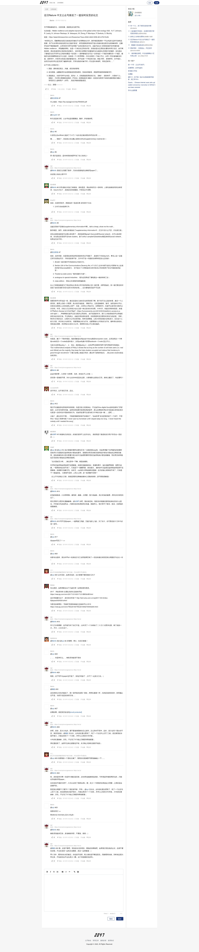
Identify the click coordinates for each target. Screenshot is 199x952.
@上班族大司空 (143, 56)
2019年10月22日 (68, 381)
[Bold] (47, 871)
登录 (149, 3)
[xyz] (46, 167)
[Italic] (50, 871)
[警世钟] (46, 586)
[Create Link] (74, 871)
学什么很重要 (132, 90)
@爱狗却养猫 (142, 33)
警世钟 (52, 585)
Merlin (52, 20)
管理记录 (96, 940)
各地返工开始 (132, 71)
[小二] (46, 571)
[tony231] (46, 201)
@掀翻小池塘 (148, 36)
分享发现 (53, 9)
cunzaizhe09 (54, 388)
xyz (53, 131)
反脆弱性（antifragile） (135, 68)
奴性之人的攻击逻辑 (137, 36)
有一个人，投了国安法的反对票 (140, 26)
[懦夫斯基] (46, 185)
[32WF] (46, 448)
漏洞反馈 (103, 940)
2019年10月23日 (68, 510)
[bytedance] (46, 639)
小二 (51, 570)
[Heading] (57, 871)
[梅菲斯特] (46, 432)
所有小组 (52, 3)
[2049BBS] (130, 14)
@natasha (133, 28)
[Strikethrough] (54, 871)
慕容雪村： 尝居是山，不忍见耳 (141, 48)
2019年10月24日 (68, 661)
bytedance (53, 638)
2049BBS (60, 3)
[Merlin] (46, 21)
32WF (54, 434)
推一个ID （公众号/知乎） (136, 64)
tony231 (55, 115)
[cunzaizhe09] (46, 389)
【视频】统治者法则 (137, 45)
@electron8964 (135, 50)
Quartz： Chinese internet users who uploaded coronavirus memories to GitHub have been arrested (141, 84)
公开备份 (88, 940)
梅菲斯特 (53, 431)
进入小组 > (138, 15)
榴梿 (53, 689)
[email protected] (76, 712)
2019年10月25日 (68, 837)
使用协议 (111, 940)
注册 (156, 3)
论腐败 (130, 74)
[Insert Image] (78, 871)
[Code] (66, 871)
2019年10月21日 (61, 20)
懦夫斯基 (55, 98)
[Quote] (62, 871)
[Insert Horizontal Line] (69, 871)
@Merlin (142, 42)
